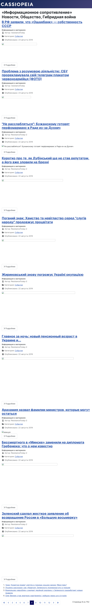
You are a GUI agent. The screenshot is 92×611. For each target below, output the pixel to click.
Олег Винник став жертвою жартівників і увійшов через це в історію (36, 596)
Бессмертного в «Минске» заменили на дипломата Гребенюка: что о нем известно (43, 444)
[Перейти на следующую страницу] (53, 603)
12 (49, 603)
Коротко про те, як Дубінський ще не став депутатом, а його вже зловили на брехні (45, 160)
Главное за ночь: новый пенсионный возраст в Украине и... (39, 338)
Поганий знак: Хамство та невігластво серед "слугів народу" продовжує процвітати (44, 220)
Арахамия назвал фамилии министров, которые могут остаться (46, 411)
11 (44, 603)
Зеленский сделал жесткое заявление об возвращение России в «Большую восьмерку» (40, 515)
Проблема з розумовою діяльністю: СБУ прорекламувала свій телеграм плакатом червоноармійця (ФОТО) (35, 75)
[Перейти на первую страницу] (4, 603)
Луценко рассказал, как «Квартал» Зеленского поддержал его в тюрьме (37, 587)
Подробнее (10, 65)
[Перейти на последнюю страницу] (57, 603)
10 (40, 603)
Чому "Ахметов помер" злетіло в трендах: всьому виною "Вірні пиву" (36, 585)
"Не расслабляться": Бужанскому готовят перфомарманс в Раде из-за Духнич (36, 126)
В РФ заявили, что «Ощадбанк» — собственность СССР (42, 24)
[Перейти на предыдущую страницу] (8, 603)
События (19, 36)
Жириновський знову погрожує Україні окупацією (42, 274)
